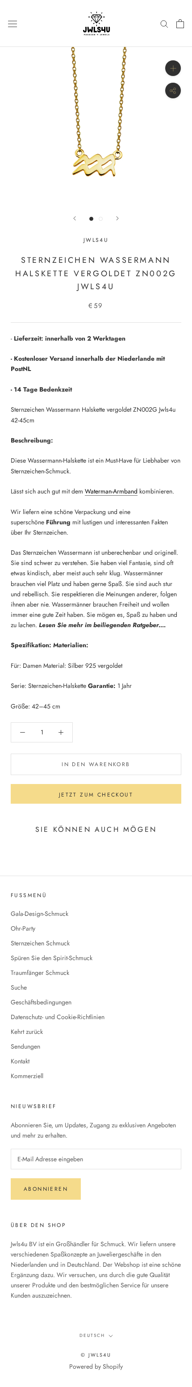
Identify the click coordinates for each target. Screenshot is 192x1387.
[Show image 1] (91, 219)
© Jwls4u (96, 1354)
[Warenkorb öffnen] (180, 23)
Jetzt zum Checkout (96, 795)
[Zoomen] (173, 68)
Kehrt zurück (27, 1031)
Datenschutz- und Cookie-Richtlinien (57, 1016)
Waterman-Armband (111, 491)
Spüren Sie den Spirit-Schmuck (51, 957)
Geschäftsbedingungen (41, 1002)
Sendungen (25, 1046)
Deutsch (92, 1335)
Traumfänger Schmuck (40, 972)
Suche (19, 987)
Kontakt (20, 1061)
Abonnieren (46, 1189)
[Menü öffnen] (12, 23)
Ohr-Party (23, 928)
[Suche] (164, 23)
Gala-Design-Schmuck (39, 913)
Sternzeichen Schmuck (40, 943)
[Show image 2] (101, 219)
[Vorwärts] (117, 218)
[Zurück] (74, 218)
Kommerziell (27, 1075)
